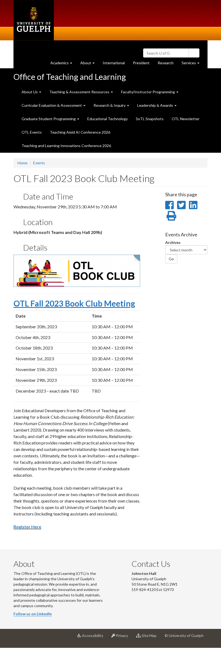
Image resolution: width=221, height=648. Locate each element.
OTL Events (32, 132)
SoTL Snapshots (150, 118)
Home (22, 163)
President (141, 62)
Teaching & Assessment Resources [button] (79, 92)
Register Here (27, 526)
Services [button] (192, 64)
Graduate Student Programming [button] (49, 118)
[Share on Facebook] (169, 205)
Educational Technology (107, 118)
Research (168, 64)
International (114, 62)
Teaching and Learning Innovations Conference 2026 (66, 145)
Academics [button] (63, 64)
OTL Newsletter (185, 118)
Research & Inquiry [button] (110, 105)
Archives (173, 242)
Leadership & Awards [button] (155, 105)
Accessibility (94, 637)
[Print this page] (171, 216)
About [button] (89, 64)
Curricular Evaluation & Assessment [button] (52, 105)
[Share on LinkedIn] (193, 205)
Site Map (151, 637)
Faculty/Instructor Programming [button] (148, 92)
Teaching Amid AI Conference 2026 (80, 132)
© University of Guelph (184, 635)
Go (171, 259)
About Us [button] (30, 92)
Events (39, 163)
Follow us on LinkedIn (32, 613)
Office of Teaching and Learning (69, 76)
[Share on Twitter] (181, 205)
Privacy (123, 637)
